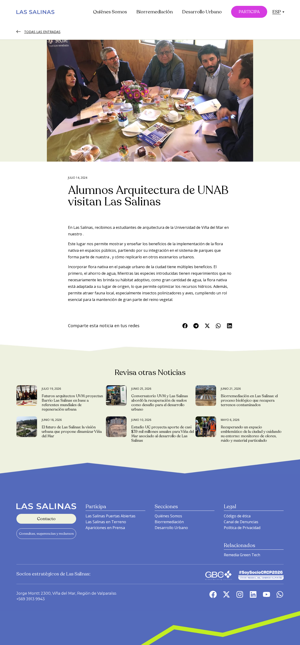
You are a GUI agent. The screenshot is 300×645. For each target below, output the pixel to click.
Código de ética (237, 516)
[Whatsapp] (280, 594)
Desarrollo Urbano (202, 12)
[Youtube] (266, 594)
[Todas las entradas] (18, 32)
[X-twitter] (226, 594)
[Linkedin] (253, 594)
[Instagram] (240, 594)
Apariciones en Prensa (105, 527)
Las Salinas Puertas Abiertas (110, 516)
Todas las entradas (42, 32)
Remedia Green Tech (242, 554)
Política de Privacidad (242, 527)
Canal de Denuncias (241, 521)
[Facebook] (213, 594)
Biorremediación (154, 12)
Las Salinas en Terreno (106, 521)
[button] (276, 11)
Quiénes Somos (110, 12)
